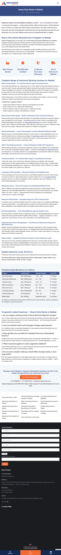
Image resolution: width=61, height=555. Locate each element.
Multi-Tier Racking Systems (50, 149)
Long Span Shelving (50, 177)
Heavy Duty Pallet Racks (32, 122)
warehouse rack (38, 136)
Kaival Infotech (33, 548)
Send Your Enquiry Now (31, 377)
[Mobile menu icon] (57, 3)
